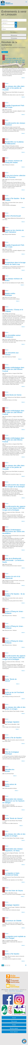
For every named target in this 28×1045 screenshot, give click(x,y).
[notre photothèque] (14, 985)
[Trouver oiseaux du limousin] (14, 981)
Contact (14, 1024)
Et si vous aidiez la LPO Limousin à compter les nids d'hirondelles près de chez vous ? (13, 61)
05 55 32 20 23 (12, 991)
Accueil (14, 1017)
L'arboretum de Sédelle (13, 921)
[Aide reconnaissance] (14, 976)
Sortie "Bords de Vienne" (11, 680)
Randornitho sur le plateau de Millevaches (14, 142)
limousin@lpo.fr (19, 991)
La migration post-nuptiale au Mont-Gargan (15, 937)
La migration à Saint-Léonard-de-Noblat (12, 874)
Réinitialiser (14, 38)
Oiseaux (4, 52)
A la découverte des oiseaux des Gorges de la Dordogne (15, 485)
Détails (23, 77)
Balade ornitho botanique (10, 294)
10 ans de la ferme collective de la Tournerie (15, 176)
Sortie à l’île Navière (12, 954)
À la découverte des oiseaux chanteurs (15, 124)
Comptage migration (12, 722)
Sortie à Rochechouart (13, 216)
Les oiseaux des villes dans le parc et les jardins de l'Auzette (13, 88)
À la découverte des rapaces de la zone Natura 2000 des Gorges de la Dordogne (13, 508)
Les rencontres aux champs (12, 353)
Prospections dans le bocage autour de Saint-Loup (15, 263)
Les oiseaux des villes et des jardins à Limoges (15, 708)
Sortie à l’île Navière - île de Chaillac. (15, 199)
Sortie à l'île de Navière (13, 738)
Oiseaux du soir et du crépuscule (12, 577)
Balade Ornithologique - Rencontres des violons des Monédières (13, 531)
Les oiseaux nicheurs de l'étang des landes (13, 161)
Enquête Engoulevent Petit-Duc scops (14, 106)
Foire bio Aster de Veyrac (14, 890)
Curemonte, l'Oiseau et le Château (14, 310)
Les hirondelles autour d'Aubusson (13, 336)
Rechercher (14, 35)
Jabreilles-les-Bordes (10, 770)
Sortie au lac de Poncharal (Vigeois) (14, 693)
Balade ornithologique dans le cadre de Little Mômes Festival (13, 369)
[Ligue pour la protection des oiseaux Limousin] (7, 2)
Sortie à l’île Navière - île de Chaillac (15, 595)
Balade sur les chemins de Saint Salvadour (14, 231)
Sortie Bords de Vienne (13, 395)
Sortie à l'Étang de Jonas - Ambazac (14, 612)
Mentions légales (14, 1028)
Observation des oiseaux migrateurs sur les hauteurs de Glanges (13, 801)
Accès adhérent (14, 1031)
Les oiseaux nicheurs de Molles (13, 279)
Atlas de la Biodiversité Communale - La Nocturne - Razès (13, 560)
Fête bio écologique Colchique (12, 753)
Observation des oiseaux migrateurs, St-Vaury (14, 850)
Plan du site (14, 1021)
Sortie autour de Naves (10, 785)
